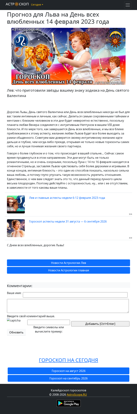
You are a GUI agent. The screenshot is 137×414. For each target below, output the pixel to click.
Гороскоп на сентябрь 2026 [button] (68, 378)
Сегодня (36, 4)
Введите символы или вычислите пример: (48, 329)
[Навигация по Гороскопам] (127, 5)
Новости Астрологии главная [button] (68, 270)
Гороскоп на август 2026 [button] (68, 371)
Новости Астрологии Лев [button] (68, 263)
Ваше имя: (14, 293)
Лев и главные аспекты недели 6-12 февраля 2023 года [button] (67, 198)
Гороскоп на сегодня (68, 360)
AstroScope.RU (77, 395)
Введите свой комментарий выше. (31, 316)
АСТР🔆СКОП (17, 4)
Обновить (16, 332)
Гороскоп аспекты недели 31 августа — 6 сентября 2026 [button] (68, 221)
